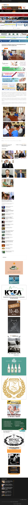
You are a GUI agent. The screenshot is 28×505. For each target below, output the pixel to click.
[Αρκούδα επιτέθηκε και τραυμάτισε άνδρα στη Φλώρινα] (3, 225)
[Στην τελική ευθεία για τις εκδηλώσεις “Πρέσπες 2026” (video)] (3, 492)
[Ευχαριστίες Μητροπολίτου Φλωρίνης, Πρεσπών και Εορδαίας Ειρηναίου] (3, 496)
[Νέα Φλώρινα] (5, 5)
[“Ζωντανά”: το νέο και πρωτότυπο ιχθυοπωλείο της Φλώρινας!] (3, 222)
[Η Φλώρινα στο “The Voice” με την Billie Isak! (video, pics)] (3, 207)
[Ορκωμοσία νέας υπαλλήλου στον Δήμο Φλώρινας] (7, 183)
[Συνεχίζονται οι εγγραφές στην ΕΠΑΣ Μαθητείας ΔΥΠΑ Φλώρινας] (3, 485)
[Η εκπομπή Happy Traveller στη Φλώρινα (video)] (3, 238)
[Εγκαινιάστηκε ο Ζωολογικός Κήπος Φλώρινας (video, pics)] (3, 215)
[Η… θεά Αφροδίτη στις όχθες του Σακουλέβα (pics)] (3, 245)
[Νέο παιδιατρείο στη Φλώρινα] (3, 228)
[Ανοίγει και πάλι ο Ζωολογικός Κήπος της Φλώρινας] (3, 249)
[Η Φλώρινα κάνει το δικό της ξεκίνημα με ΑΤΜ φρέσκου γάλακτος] (3, 252)
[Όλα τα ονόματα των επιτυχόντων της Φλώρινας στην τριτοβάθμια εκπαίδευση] (8, 196)
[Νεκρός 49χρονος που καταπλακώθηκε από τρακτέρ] (3, 235)
